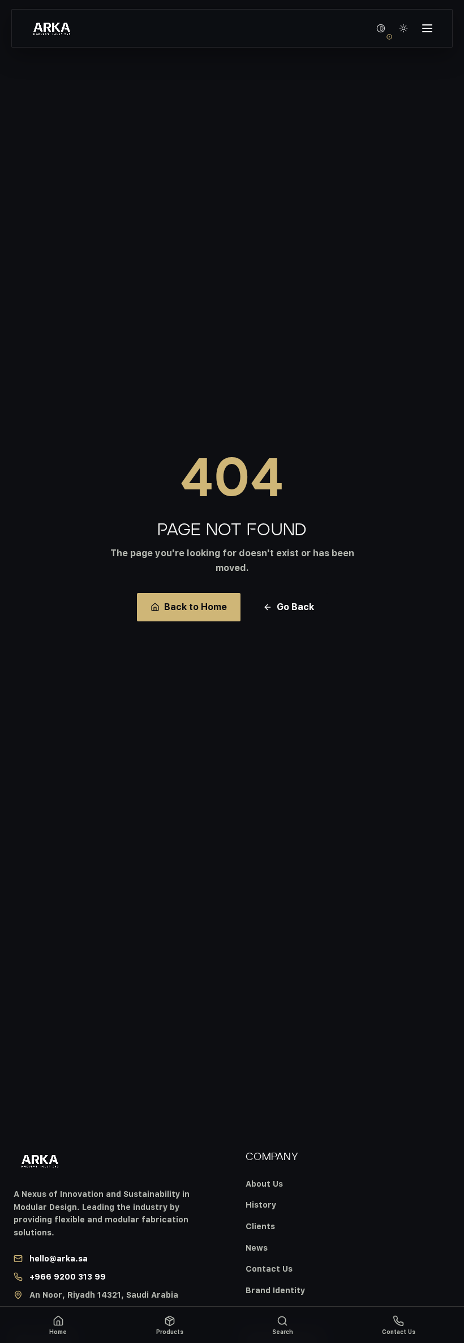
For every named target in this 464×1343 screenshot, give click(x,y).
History (261, 1204)
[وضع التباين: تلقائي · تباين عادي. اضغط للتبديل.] (381, 28)
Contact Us (269, 1268)
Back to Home (195, 607)
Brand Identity (275, 1290)
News (257, 1247)
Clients (260, 1226)
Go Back (295, 607)
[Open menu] (427, 28)
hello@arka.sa (58, 1258)
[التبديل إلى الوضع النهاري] (403, 28)
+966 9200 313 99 (67, 1276)
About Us (264, 1183)
